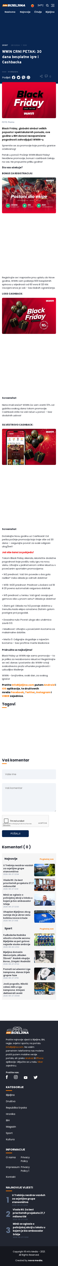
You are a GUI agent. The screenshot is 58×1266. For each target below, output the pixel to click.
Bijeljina (50, 11)
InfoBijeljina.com (23, 685)
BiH (8, 1120)
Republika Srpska (16, 1107)
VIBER (5, 696)
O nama (11, 1157)
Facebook (17, 692)
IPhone (39, 1058)
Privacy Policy (25, 1159)
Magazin (11, 1126)
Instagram (43, 692)
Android (49, 685)
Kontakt (11, 1177)
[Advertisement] (29, 246)
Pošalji (15, 833)
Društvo (10, 1101)
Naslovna (10, 11)
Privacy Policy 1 (25, 1169)
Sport (9, 1133)
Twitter (30, 692)
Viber (40, 1061)
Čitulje (38, 11)
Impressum (13, 1167)
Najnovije (25, 11)
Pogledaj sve (47, 859)
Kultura (10, 1139)
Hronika (10, 1114)
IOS (4, 688)
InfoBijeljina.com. (15, 1047)
